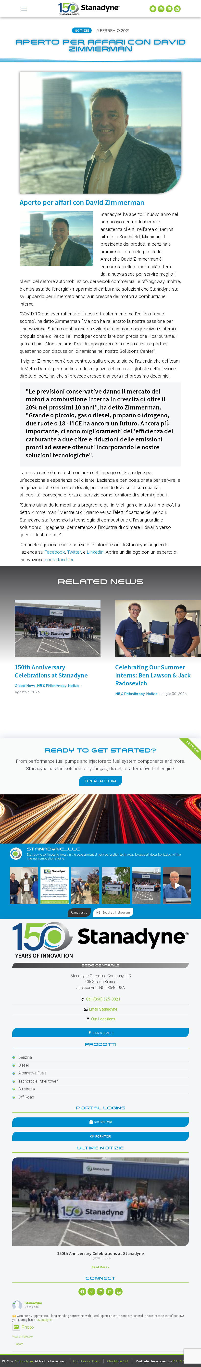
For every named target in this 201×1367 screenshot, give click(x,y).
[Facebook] (153, 8)
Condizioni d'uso (86, 1361)
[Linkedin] (169, 8)
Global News (25, 685)
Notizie (73, 685)
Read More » (100, 1267)
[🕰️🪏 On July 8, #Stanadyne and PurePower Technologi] (85, 885)
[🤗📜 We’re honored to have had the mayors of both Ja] (24, 885)
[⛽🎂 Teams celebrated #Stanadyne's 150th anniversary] (146, 885)
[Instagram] (161, 8)
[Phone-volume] (109, 1292)
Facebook (54, 552)
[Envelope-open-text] (177, 8)
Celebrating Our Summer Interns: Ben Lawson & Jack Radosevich (153, 675)
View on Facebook (22, 1336)
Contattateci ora (100, 781)
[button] (7, 652)
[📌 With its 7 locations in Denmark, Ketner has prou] (116, 885)
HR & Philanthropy (51, 685)
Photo (28, 1327)
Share (19, 1344)
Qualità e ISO (117, 1361)
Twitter (74, 552)
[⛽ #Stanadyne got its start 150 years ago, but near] (177, 885)
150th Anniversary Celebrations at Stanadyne (51, 671)
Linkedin (95, 552)
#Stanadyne (44, 1320)
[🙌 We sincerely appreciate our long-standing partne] (54, 885)
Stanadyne (33, 1303)
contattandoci (59, 560)
